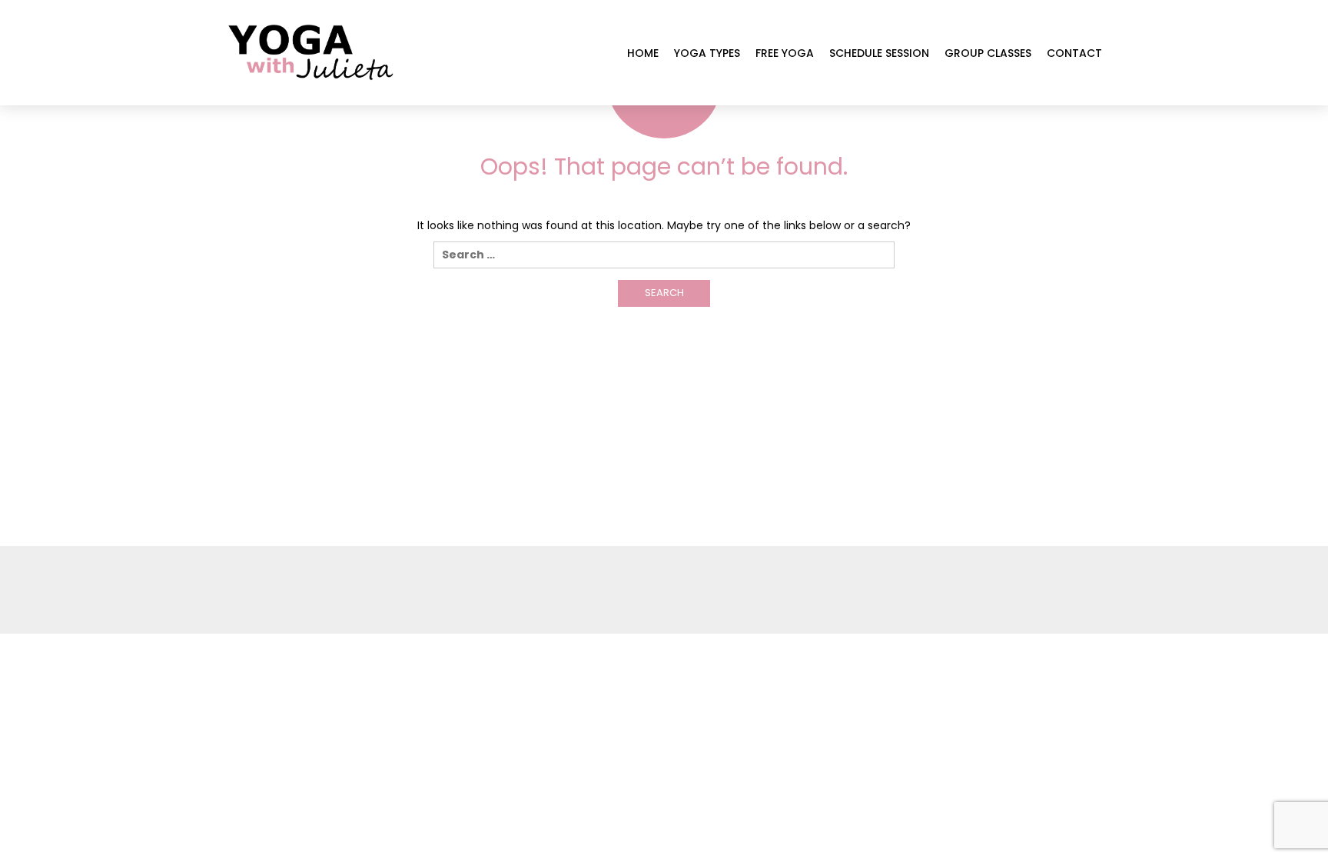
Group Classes (988, 53)
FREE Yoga (784, 53)
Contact (1074, 53)
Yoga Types (707, 53)
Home (643, 53)
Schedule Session (879, 53)
